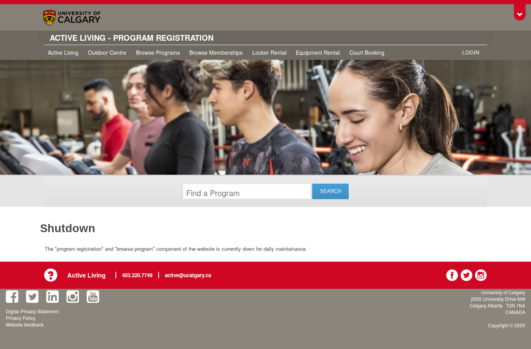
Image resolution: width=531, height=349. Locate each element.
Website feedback (25, 324)
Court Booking (366, 52)
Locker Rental (269, 52)
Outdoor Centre (107, 52)
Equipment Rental (318, 52)
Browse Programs (158, 52)
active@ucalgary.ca (188, 275)
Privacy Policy (20, 317)
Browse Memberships (216, 52)
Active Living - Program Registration (131, 38)
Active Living (63, 52)
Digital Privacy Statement (32, 311)
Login (470, 52)
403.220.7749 (137, 275)
